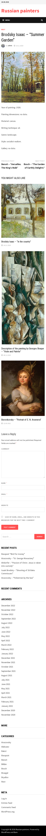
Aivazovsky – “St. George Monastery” (17, 558)
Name (4, 483)
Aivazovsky (6, 742)
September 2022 (8, 618)
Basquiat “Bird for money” (13, 554)
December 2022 (8, 605)
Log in (4, 798)
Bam (15, 832)
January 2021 (7, 706)
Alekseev (5, 746)
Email (4, 494)
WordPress (5, 832)
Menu (7, 20)
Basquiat (5, 755)
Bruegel (4, 773)
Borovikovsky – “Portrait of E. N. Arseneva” (21, 419)
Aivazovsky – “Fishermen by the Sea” (17, 577)
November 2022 (8, 610)
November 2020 (8, 714)
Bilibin (4, 764)
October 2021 (7, 666)
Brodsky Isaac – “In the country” (16, 241)
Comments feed (8, 807)
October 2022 (7, 614)
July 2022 (5, 627)
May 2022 (5, 636)
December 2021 (8, 658)
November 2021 (8, 662)
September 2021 (8, 671)
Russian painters (20, 10)
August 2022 (6, 623)
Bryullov (4, 777)
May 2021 (5, 688)
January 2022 (7, 653)
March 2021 (6, 697)
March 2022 (6, 644)
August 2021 (6, 675)
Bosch (4, 768)
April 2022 (5, 640)
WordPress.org (8, 811)
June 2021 (5, 684)
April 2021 (5, 693)
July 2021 (5, 679)
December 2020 (8, 710)
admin (10, 46)
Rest (3, 29)
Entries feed (6, 803)
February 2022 (7, 649)
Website (4, 505)
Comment (5, 449)
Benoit (4, 759)
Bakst (3, 751)
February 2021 (7, 701)
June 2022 (5, 631)
